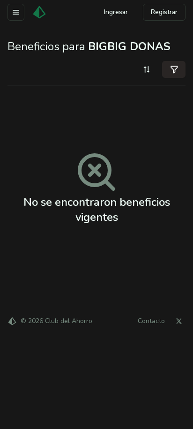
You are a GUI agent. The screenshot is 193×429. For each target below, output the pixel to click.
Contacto (151, 321)
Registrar (164, 12)
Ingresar (116, 12)
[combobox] (146, 69)
